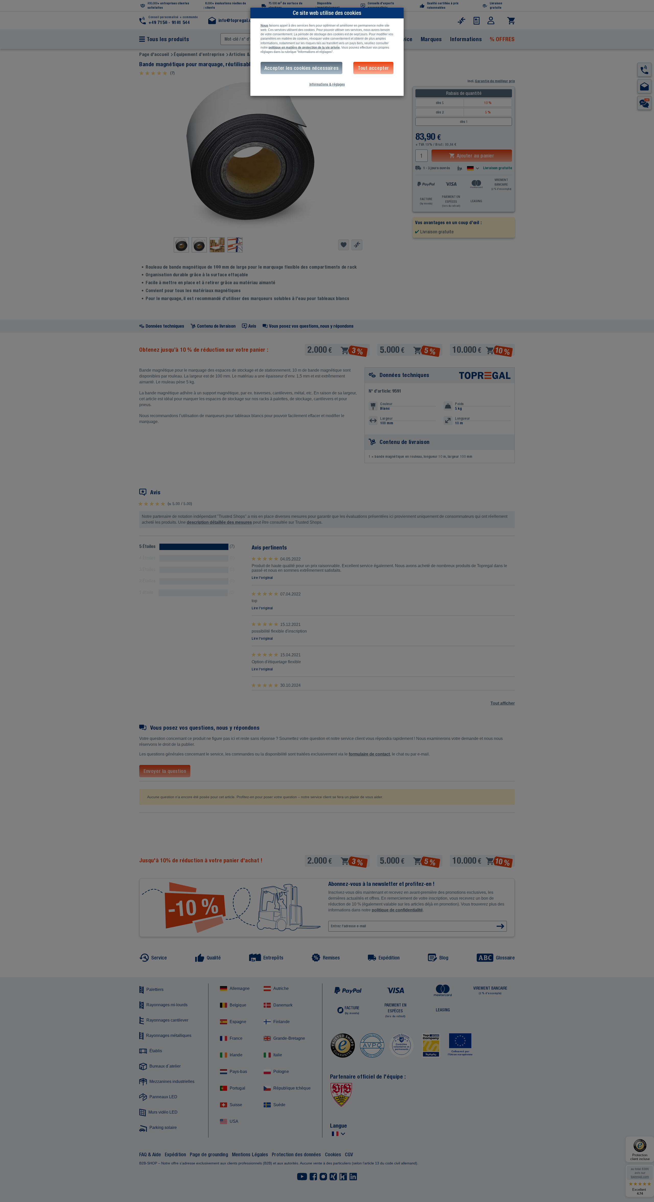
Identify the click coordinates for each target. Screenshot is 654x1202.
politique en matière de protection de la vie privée (304, 47)
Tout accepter (373, 68)
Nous (264, 25)
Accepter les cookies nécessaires (301, 68)
